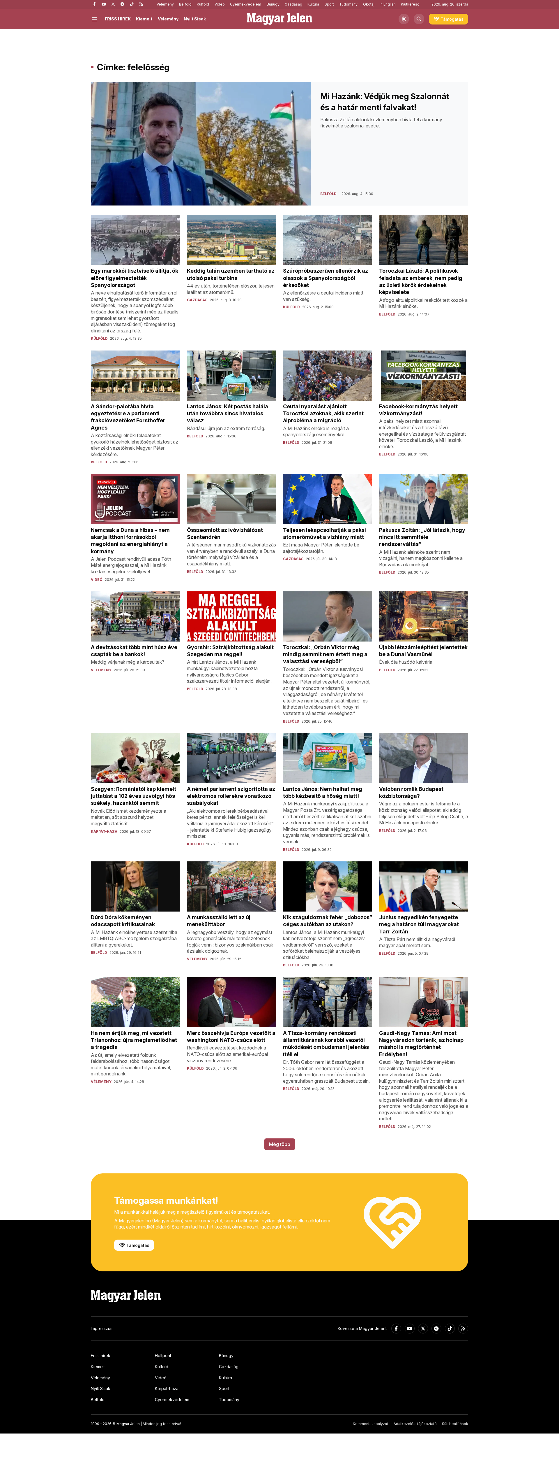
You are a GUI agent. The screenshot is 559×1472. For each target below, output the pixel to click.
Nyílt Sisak (195, 18)
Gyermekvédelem (245, 4)
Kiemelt (144, 18)
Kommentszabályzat (370, 1424)
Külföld (203, 4)
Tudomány (348, 4)
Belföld (185, 4)
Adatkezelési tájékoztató (415, 1424)
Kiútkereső (410, 4)
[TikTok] (131, 4)
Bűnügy (273, 4)
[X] (112, 4)
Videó (220, 4)
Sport (329, 4)
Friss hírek (100, 1355)
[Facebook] (94, 4)
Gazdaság (293, 4)
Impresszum (102, 1328)
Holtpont (163, 1355)
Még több (279, 1144)
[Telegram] (122, 4)
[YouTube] (103, 4)
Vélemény (165, 4)
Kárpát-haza (166, 1388)
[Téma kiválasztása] (404, 19)
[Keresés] (419, 19)
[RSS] (140, 4)
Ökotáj (368, 4)
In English (388, 4)
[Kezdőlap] (279, 19)
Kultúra (313, 4)
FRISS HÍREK (118, 18)
